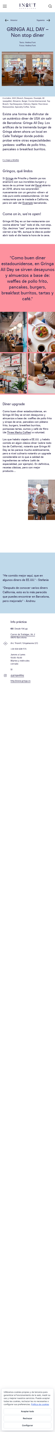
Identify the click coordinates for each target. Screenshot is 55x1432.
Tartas (32, 106)
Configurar (27, 1425)
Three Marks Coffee (19, 432)
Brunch (20, 98)
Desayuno (28, 98)
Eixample (37, 98)
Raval (38, 185)
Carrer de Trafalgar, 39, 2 (23, 634)
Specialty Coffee (22, 106)
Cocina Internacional (37, 101)
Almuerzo (17, 101)
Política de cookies (40, 1404)
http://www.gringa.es (21, 680)
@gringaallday (17, 675)
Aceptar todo (27, 1411)
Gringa (9, 178)
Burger (24, 101)
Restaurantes (8, 106)
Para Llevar (43, 103)
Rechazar (27, 1418)
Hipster (34, 103)
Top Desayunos (16, 103)
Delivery (26, 103)
